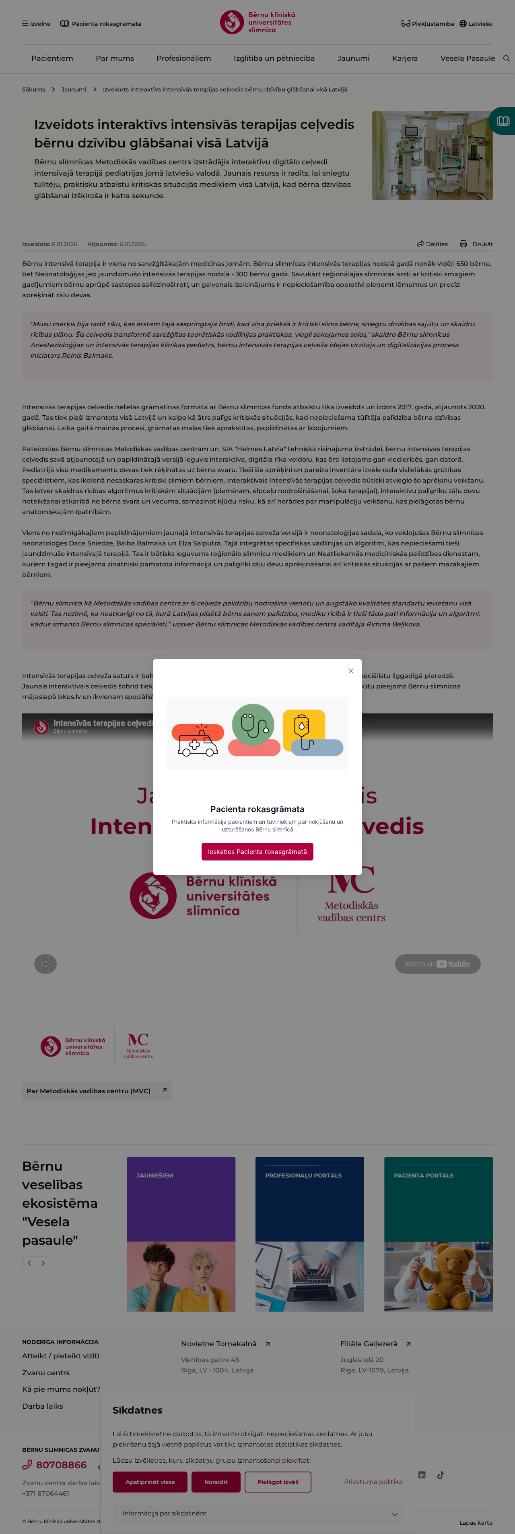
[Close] (350, 670)
